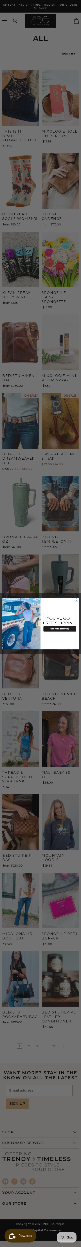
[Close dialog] (76, 600)
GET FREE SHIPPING (59, 629)
